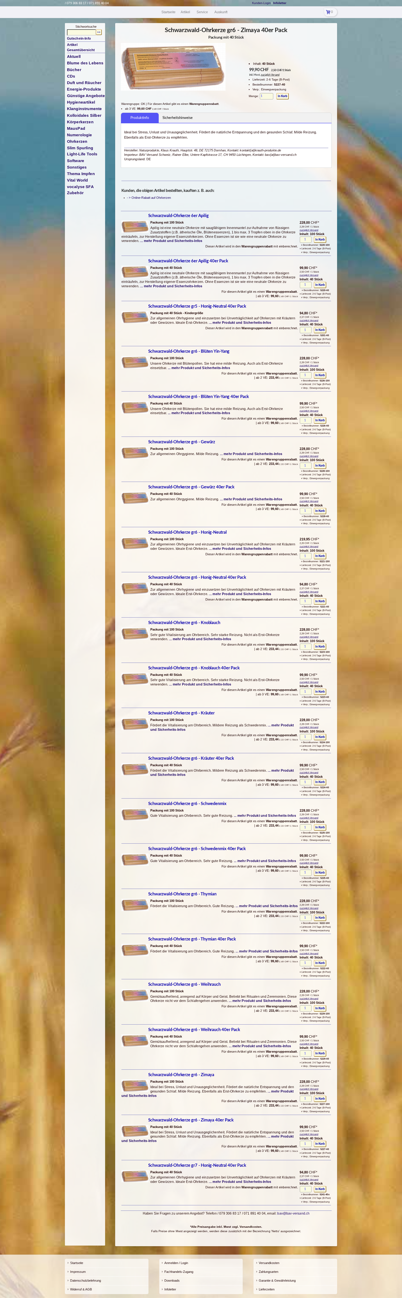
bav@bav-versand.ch (293, 1213)
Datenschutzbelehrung (85, 1280)
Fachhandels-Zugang (178, 1271)
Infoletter (170, 1289)
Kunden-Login (261, 3)
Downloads (172, 1280)
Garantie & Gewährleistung (277, 1280)
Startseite (76, 1263)
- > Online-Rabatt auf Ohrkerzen (149, 197)
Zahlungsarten (268, 1271)
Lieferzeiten (266, 1289)
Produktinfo (139, 118)
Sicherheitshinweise (177, 118)
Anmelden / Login (176, 1263)
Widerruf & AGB (81, 1289)
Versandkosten (269, 1263)
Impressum (78, 1271)
